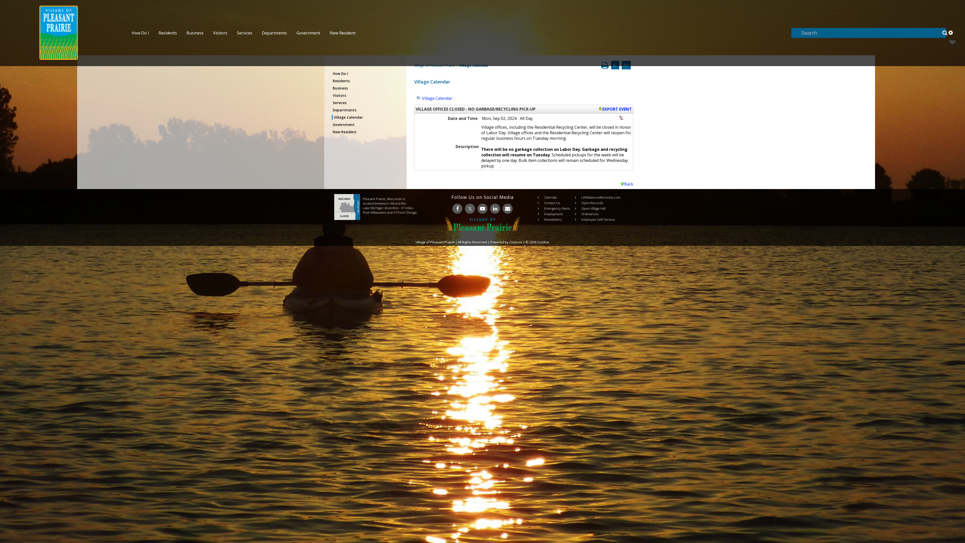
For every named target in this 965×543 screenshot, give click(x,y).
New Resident (345, 131)
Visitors (339, 95)
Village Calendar (348, 117)
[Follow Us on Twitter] (470, 209)
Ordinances (590, 214)
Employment (553, 214)
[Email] (508, 209)
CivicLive (515, 242)
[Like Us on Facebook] (457, 209)
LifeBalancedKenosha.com (600, 197)
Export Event (617, 109)
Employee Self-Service (598, 219)
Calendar (550, 197)
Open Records (592, 203)
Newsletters (553, 219)
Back (628, 184)
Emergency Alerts (557, 208)
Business (340, 88)
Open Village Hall (593, 208)
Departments (344, 110)
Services (340, 102)
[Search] (945, 33)
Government (344, 124)
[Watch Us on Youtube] (482, 209)
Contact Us (552, 203)
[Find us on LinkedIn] (495, 209)
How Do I (340, 73)
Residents (341, 80)
